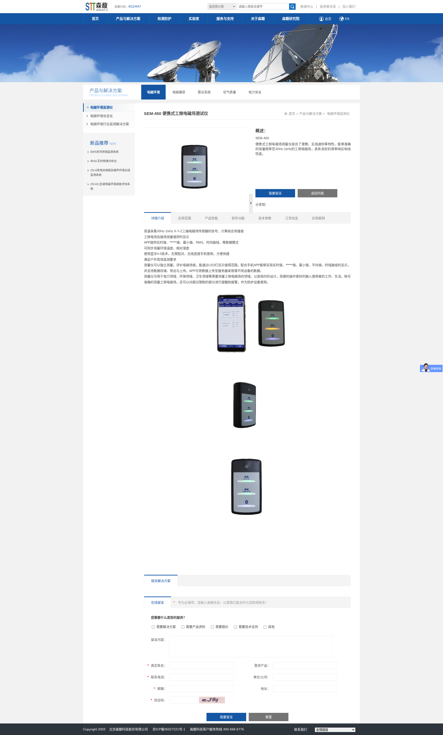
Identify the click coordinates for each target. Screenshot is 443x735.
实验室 (194, 19)
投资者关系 (328, 6)
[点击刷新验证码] (212, 700)
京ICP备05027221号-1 (169, 729)
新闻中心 (306, 6)
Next (251, 203)
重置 (268, 717)
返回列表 (317, 193)
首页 (95, 19)
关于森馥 (258, 19)
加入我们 (348, 6)
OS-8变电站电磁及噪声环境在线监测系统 (110, 173)
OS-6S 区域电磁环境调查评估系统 (110, 186)
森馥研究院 (290, 19)
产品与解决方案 (128, 19)
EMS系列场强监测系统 (104, 152)
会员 (328, 19)
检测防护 (164, 19)
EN (347, 19)
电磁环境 (153, 92)
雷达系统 (204, 92)
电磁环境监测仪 (101, 107)
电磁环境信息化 (101, 116)
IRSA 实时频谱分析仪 (103, 161)
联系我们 (300, 729)
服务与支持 (225, 19)
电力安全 (254, 92)
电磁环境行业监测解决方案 (109, 124)
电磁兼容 (178, 92)
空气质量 (229, 92)
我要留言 (275, 193)
